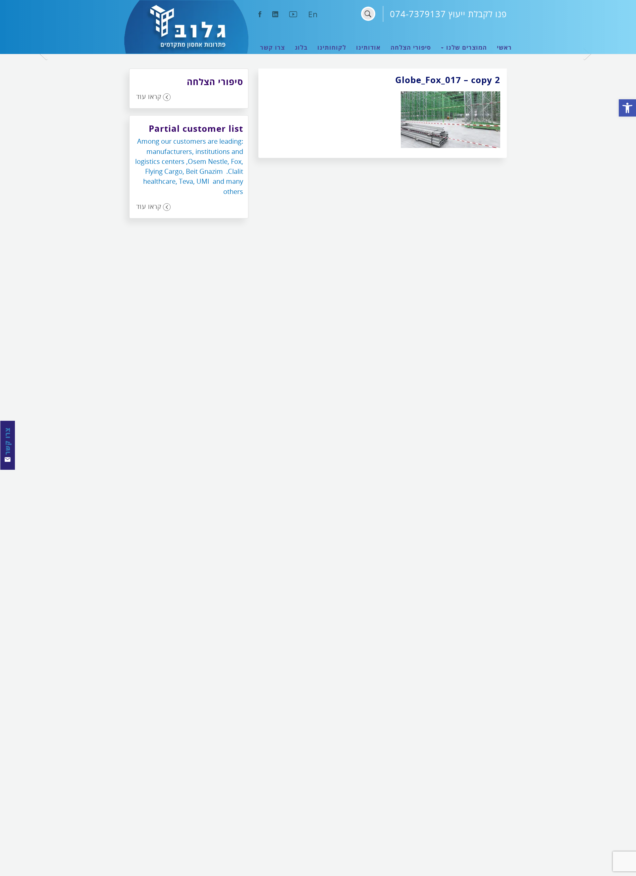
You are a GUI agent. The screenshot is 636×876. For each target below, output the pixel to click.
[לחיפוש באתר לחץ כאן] (368, 14)
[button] (627, 108)
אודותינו (368, 47)
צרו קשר (272, 47)
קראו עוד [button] (148, 96)
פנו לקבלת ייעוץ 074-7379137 (448, 14)
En (313, 14)
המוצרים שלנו (465, 47)
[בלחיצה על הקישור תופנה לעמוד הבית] (186, 27)
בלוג (301, 47)
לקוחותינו (331, 47)
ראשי (504, 47)
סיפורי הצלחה (411, 47)
